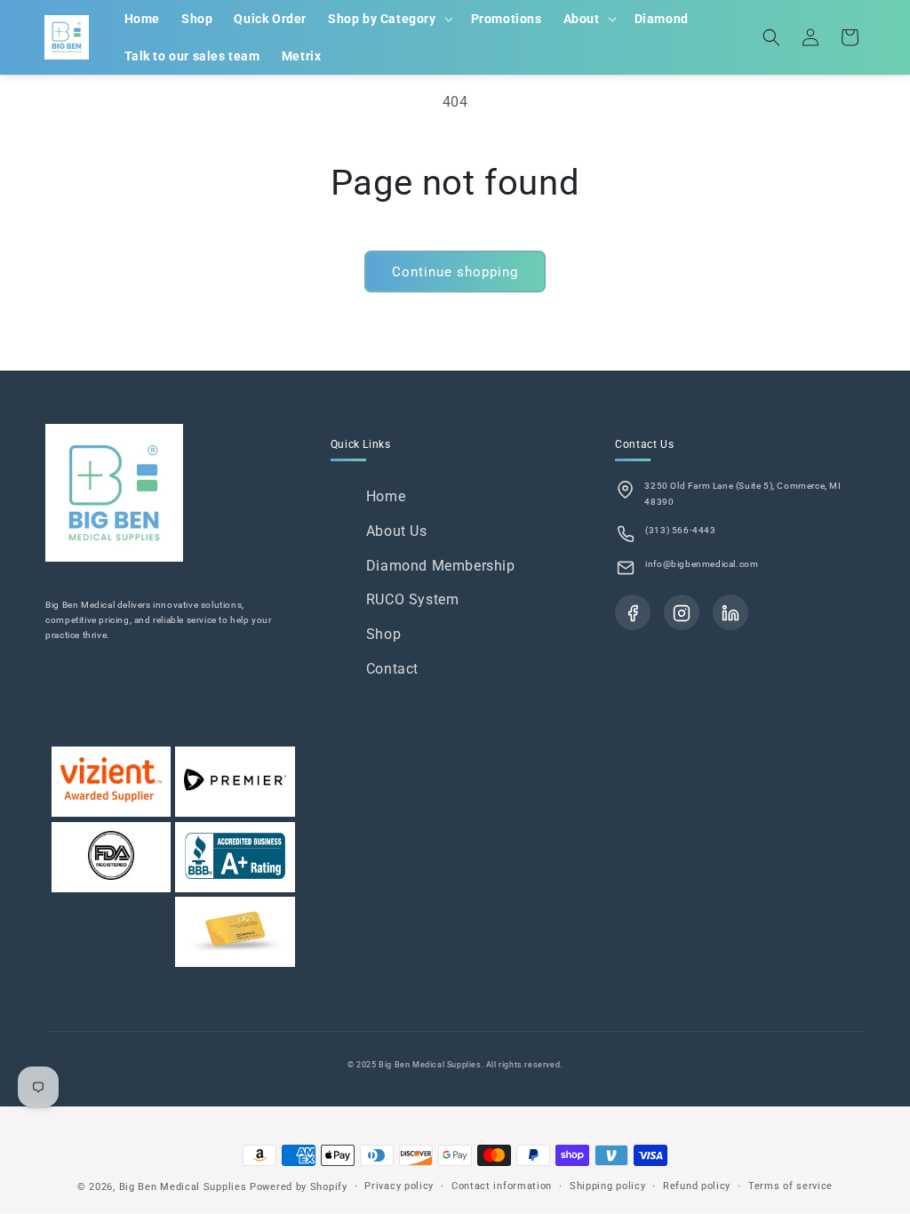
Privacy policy (399, 1186)
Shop (383, 634)
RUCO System (412, 599)
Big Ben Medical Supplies (183, 1187)
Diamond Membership (440, 565)
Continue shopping (455, 272)
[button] (388, 18)
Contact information (501, 1186)
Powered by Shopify (298, 1187)
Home (385, 496)
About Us (396, 531)
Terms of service (790, 1186)
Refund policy (696, 1186)
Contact (392, 668)
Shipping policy (608, 1186)
